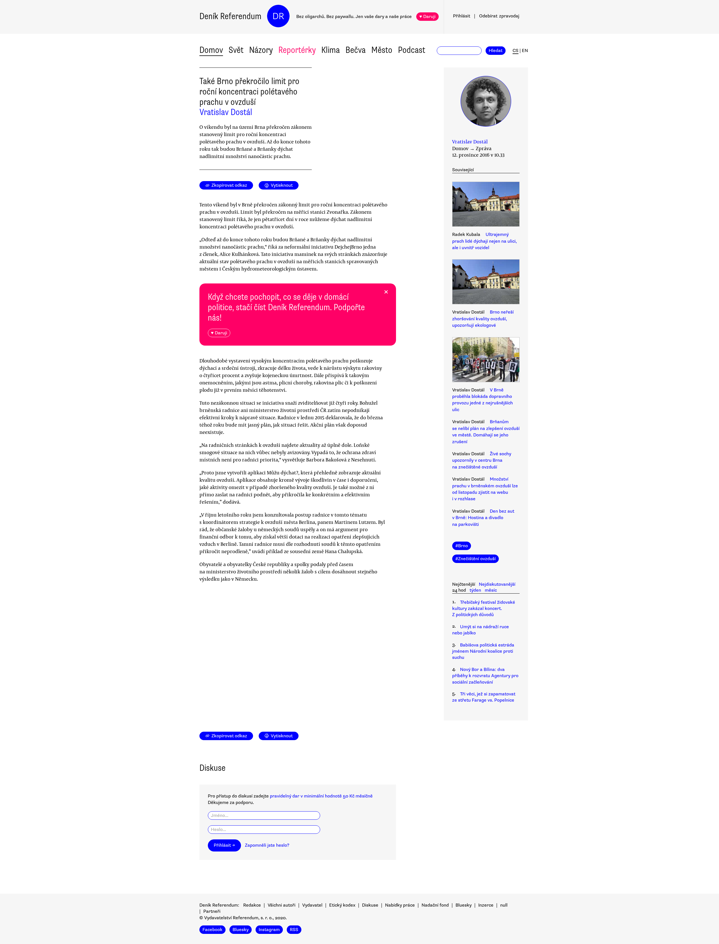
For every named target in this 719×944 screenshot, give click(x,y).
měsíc (491, 590)
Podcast (411, 49)
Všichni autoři (281, 905)
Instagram (269, 929)
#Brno (461, 546)
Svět (236, 49)
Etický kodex (342, 905)
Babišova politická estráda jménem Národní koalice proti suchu (483, 651)
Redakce (252, 905)
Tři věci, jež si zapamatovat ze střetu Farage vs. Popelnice (483, 697)
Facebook (212, 929)
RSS (294, 929)
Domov (211, 49)
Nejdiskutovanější (497, 584)
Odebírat (499, 16)
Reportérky (297, 49)
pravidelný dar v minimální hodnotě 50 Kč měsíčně (321, 796)
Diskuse (370, 905)
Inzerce (485, 905)
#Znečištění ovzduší (475, 559)
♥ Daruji (427, 16)
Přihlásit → (224, 845)
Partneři (211, 911)
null (504, 905)
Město (381, 49)
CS (515, 50)
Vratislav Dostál (225, 112)
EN (525, 50)
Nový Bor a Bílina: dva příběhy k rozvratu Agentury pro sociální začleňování (485, 676)
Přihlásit (461, 16)
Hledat (495, 50)
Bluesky (464, 905)
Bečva (355, 49)
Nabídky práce (400, 905)
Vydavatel (312, 905)
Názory (261, 49)
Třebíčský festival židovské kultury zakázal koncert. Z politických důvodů (483, 609)
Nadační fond (435, 905)
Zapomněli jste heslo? (267, 845)
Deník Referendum (230, 16)
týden (475, 590)
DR (278, 16)
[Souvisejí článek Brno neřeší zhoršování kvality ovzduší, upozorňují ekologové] (486, 282)
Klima (330, 49)
